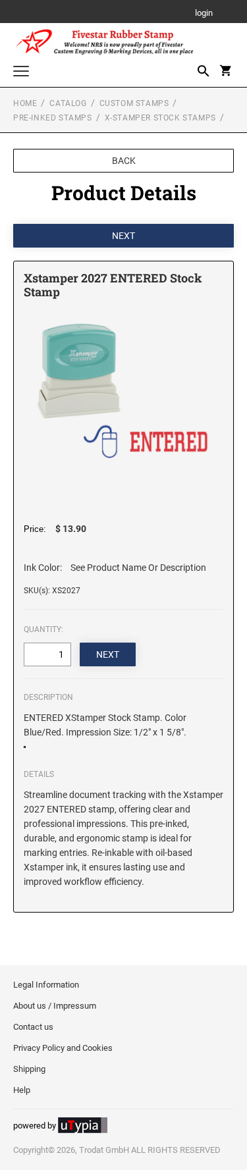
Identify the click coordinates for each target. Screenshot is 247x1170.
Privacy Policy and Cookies (63, 1048)
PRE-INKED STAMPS (52, 117)
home (25, 103)
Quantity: (43, 629)
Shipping (29, 1069)
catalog (67, 103)
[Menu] (21, 73)
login (204, 13)
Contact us (33, 1027)
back (124, 160)
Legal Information (46, 985)
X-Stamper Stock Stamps (160, 117)
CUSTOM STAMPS (134, 103)
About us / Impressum (54, 1006)
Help (21, 1090)
